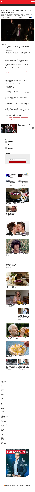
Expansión (2, 379)
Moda (2, 399)
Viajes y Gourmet (3, 413)
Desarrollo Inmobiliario (4, 416)
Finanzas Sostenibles (4, 424)
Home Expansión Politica (4, 381)
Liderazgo (2, 430)
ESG (1, 385)
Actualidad (2, 429)
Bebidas (2, 442)
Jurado (2, 446)
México (2, 390)
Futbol (2, 434)
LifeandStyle (3, 387)
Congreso (2, 391)
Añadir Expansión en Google (20, 17)
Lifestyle (2, 438)
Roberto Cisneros (10, 141)
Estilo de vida (3, 406)
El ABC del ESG (3, 426)
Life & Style (2, 408)
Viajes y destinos (3, 443)
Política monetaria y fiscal (8, 119)
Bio (8, 142)
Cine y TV (2, 411)
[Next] (33, 128)
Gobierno (2, 389)
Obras (2, 384)
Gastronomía (3, 441)
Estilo (2, 409)
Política (13, 119)
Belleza (2, 400)
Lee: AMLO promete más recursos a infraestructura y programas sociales (17, 57)
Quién (2, 396)
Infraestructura (3, 417)
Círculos (2, 398)
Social (2, 422)
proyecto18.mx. (24, 68)
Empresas (2, 380)
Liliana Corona (10, 147)
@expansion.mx (17, 482)
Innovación (2, 425)
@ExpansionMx (11, 148)
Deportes (2, 410)
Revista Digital (3, 439)
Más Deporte (3, 437)
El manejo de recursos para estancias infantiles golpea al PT (25, 125)
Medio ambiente (3, 421)
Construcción (3, 415)
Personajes (2, 444)
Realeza (2, 397)
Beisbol (2, 435)
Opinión (2, 393)
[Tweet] (30, 17)
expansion (21, 482)
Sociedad (2, 394)
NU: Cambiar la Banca (17, 478)
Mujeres (2, 386)
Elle (1, 403)
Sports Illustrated (3, 433)
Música (2, 412)
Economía (2, 382)
